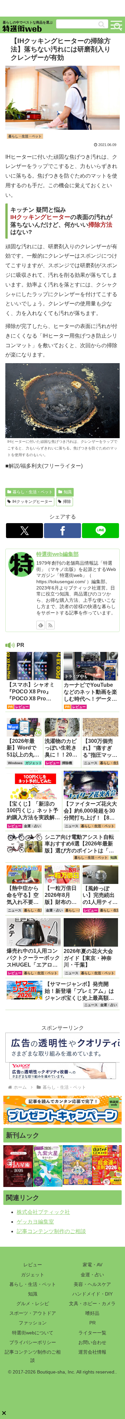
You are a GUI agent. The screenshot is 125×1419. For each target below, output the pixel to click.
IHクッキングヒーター (32, 501)
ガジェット (32, 1274)
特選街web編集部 (57, 554)
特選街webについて (32, 1332)
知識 (68, 492)
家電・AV (92, 1264)
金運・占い (92, 1274)
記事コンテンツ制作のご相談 (51, 1231)
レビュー (32, 1264)
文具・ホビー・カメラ (92, 1303)
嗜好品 (92, 1313)
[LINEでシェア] (100, 530)
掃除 (67, 501)
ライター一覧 (92, 1332)
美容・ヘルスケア (92, 1284)
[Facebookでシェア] (62, 530)
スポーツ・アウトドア (32, 1313)
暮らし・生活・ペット (33, 492)
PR (92, 1322)
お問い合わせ (92, 1342)
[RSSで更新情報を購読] (50, 625)
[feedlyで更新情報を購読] (40, 625)
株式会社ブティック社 (43, 1212)
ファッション (33, 1322)
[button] (101, 24)
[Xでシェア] (24, 530)
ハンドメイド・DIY (92, 1294)
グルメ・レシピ (32, 1303)
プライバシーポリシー (32, 1342)
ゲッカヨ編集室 (35, 1221)
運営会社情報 (92, 1352)
